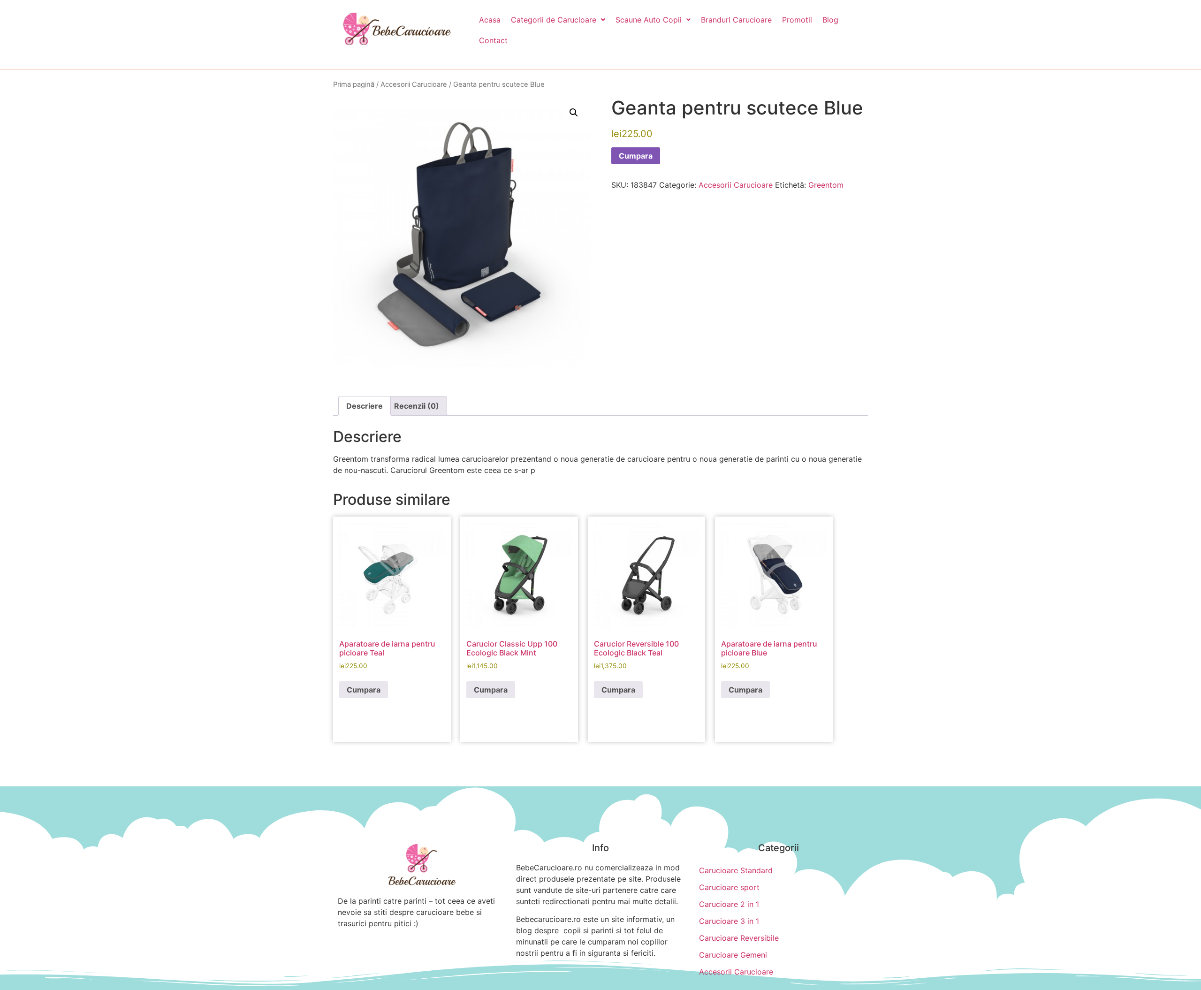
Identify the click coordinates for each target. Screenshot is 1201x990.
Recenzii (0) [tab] (416, 406)
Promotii (797, 19)
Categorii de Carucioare (553, 19)
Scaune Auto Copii (649, 19)
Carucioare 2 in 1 (729, 904)
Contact (493, 40)
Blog (830, 19)
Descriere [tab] (364, 406)
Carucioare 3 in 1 (729, 921)
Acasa (490, 19)
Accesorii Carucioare (413, 84)
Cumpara (636, 155)
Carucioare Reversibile (739, 938)
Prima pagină (353, 84)
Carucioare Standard (736, 870)
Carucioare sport (729, 887)
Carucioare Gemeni (733, 955)
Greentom (826, 185)
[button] (558, 19)
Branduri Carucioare (736, 19)
